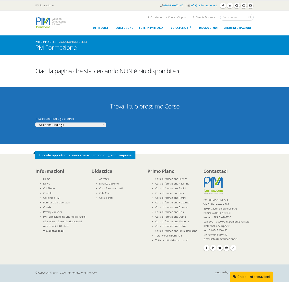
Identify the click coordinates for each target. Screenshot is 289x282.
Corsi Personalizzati (111, 188)
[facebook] (223, 5)
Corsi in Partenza (151, 28)
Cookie (47, 207)
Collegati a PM (51, 197)
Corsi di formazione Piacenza (172, 202)
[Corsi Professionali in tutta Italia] (213, 185)
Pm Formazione (44, 41)
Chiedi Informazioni (237, 28)
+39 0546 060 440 (173, 5)
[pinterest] (237, 5)
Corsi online (124, 28)
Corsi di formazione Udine (170, 216)
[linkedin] (230, 5)
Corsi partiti (106, 197)
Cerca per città (181, 28)
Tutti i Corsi (99, 28)
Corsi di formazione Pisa (169, 212)
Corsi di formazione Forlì (169, 193)
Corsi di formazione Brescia (171, 207)
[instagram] (244, 5)
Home (46, 179)
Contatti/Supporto (178, 17)
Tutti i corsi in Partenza (168, 235)
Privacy (47, 212)
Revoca (57, 212)
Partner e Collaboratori (56, 202)
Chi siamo (156, 17)
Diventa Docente (205, 17)
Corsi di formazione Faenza (171, 179)
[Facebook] (206, 248)
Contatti (47, 193)
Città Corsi (105, 193)
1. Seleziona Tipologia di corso (54, 119)
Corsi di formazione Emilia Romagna (176, 231)
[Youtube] (220, 248)
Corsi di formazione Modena (172, 221)
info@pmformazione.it (204, 5)
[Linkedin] (213, 248)
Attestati (104, 179)
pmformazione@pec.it (216, 226)
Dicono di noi (208, 28)
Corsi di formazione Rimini (170, 188)
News (46, 183)
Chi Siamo (49, 188)
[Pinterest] (226, 248)
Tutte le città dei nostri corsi (171, 240)
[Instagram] (233, 248)
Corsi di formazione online (170, 226)
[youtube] (250, 5)
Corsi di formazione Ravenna (172, 183)
